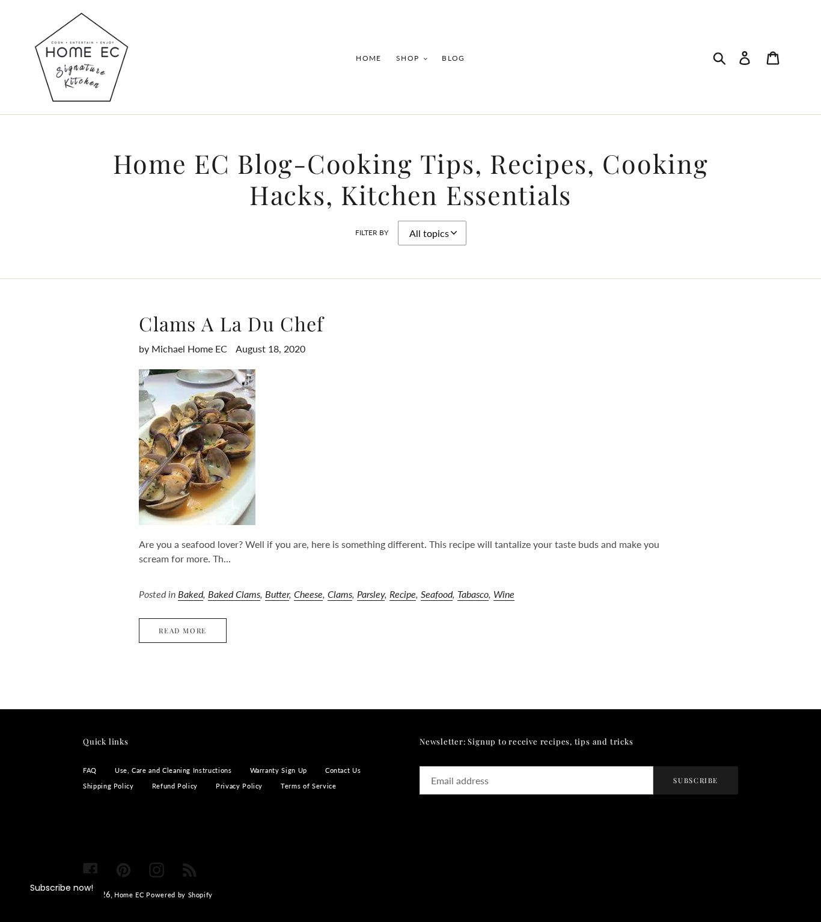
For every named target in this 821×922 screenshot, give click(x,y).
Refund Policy (175, 786)
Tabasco (473, 594)
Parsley (371, 594)
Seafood (437, 594)
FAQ (90, 770)
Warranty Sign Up (278, 770)
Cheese (308, 594)
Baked (190, 594)
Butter (277, 594)
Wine (503, 594)
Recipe (402, 594)
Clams (340, 594)
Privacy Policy (239, 786)
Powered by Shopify (179, 895)
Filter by (371, 232)
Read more (183, 630)
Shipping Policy (108, 786)
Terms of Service (308, 786)
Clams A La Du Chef (231, 323)
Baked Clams (234, 594)
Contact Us (343, 770)
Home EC (129, 895)
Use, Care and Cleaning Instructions (173, 770)
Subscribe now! (61, 888)
